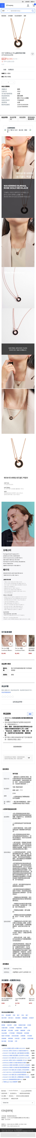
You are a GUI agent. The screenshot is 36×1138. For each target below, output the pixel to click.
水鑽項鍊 (23, 1036)
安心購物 (3, 1095)
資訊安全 (11, 1095)
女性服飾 (10, 16)
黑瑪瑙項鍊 (19, 1033)
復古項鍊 (4, 1041)
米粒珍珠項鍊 (15, 1036)
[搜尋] (33, 11)
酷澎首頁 (4, 16)
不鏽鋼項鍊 (19, 1028)
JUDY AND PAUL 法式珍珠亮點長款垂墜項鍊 (14, 1072)
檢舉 (29, 758)
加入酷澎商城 (4, 1098)
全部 (3, 10)
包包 (3, 1015)
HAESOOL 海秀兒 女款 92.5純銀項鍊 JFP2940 (15, 1060)
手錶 (14, 1015)
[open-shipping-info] (17, 70)
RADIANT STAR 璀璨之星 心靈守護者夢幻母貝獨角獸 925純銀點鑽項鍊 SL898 (17, 1053)
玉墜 (16, 1041)
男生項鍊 (10, 1030)
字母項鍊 (29, 1036)
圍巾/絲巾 (10, 1018)
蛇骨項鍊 (26, 1033)
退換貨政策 (4, 1093)
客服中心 (33, 1)
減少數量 (13, 82)
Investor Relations (13, 1090)
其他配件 (31, 1018)
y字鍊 (28, 1030)
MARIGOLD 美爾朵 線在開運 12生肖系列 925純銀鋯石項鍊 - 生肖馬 (17, 1065)
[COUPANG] (7, 1111)
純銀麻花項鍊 (22, 1025)
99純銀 (16, 1030)
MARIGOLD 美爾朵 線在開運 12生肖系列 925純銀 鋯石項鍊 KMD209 (17, 1055)
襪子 (27, 1015)
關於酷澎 (3, 1090)
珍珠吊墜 (17, 1038)
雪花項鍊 (10, 1041)
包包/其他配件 (18, 16)
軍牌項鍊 (10, 1038)
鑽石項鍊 (4, 1030)
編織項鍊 (22, 1030)
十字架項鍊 (11, 1033)
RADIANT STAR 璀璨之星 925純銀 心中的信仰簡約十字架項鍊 (17, 1070)
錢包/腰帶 (8, 1015)
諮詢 (30, 714)
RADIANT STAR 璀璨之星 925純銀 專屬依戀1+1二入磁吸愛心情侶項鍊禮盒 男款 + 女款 (16, 1074)
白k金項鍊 (4, 1033)
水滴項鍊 (11, 1028)
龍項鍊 (3, 1025)
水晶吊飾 (9, 1025)
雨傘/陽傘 (17, 1018)
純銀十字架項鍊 (6, 1036)
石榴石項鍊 (4, 1028)
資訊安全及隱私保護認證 (22, 1095)
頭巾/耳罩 (4, 1018)
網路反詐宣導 (14, 1098)
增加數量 (3, 82)
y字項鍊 (23, 1038)
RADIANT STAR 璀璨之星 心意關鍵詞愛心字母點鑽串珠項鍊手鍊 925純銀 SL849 (17, 1077)
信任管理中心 (13, 1093)
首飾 (25, 16)
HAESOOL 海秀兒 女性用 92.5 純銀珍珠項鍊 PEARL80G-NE (16, 1050)
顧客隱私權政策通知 (25, 1093)
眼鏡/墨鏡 (24, 1018)
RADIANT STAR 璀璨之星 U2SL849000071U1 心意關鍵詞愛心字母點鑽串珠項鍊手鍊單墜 (17, 1058)
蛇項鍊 (29, 1025)
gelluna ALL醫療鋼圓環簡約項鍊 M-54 (13, 1079)
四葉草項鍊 (30, 1038)
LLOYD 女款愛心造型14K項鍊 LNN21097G (14, 1048)
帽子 (18, 1015)
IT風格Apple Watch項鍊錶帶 (10, 1082)
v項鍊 (15, 1025)
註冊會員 (27, 1)
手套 (22, 1015)
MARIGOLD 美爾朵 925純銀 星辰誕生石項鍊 (14, 1062)
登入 (23, 1)
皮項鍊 (25, 1028)
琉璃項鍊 (4, 1038)
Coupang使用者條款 (26, 1090)
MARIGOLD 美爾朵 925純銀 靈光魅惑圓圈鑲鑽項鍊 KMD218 (17, 1067)
